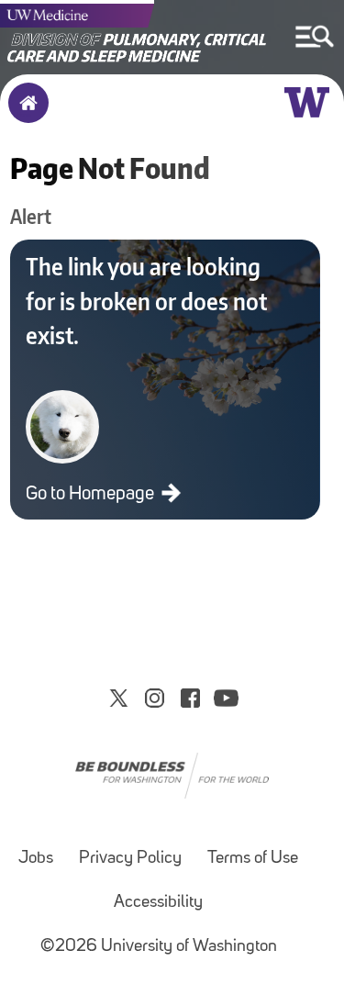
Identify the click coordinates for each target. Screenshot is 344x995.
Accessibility (158, 902)
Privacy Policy (130, 858)
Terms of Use (252, 858)
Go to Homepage (92, 494)
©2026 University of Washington (158, 947)
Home (24, 114)
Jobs (35, 858)
